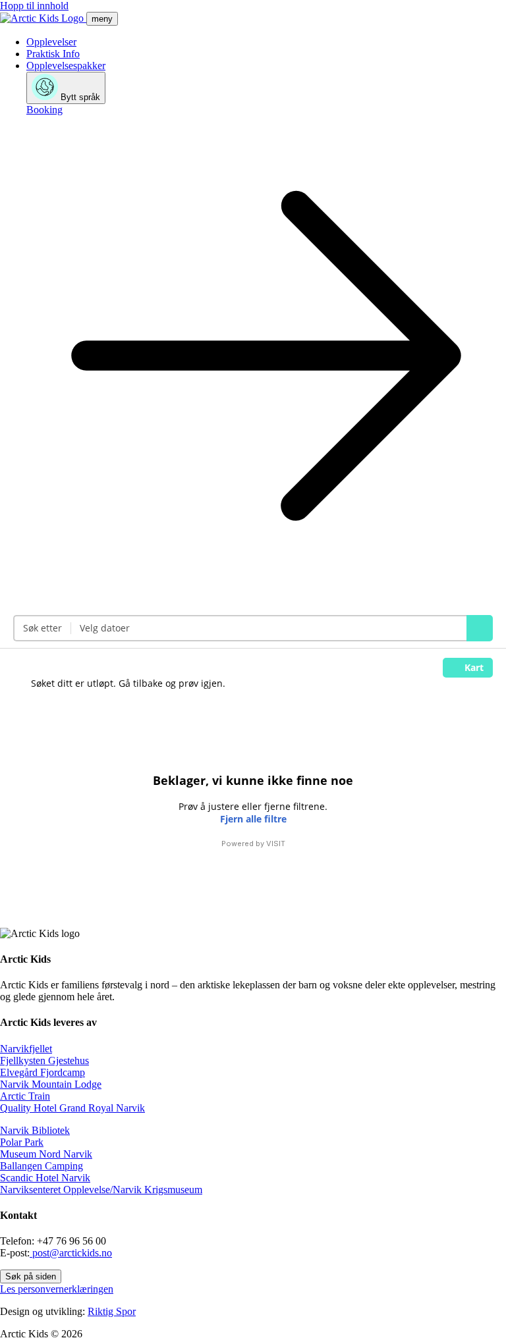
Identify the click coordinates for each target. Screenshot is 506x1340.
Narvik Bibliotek (35, 1130)
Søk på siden (30, 1276)
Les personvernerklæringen (56, 1289)
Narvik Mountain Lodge (50, 1084)
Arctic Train (25, 1096)
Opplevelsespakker (65, 65)
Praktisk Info (53, 53)
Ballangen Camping (41, 1165)
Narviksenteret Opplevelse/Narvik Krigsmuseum (101, 1189)
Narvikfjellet (26, 1048)
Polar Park (21, 1142)
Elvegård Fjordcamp (42, 1072)
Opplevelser (51, 41)
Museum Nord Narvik (46, 1154)
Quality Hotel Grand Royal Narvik (72, 1107)
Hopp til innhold (34, 5)
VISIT (275, 843)
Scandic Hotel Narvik (45, 1177)
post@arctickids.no (71, 1252)
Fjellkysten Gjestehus (44, 1060)
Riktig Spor (112, 1311)
